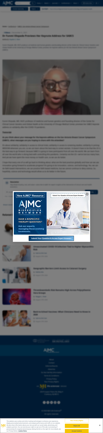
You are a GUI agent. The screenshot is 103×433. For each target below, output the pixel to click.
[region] (51, 425)
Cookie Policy (22, 431)
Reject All (77, 426)
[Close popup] (87, 194)
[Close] (100, 425)
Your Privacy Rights (76, 421)
